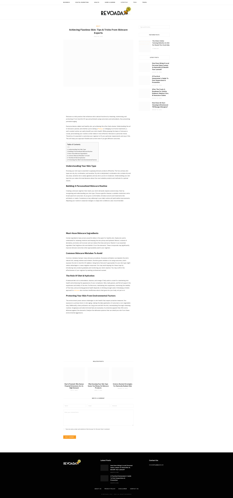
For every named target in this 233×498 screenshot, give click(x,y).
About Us (98, 489)
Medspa (100, 129)
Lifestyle (124, 2)
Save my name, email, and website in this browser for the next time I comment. (88, 429)
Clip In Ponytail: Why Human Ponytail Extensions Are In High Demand (74, 386)
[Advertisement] (98, 102)
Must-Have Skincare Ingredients (77, 153)
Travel (144, 2)
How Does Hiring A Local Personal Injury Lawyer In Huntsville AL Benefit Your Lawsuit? (121, 467)
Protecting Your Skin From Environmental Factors (82, 160)
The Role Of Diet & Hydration (76, 158)
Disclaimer (123, 489)
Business (66, 2)
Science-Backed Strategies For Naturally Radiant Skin (122, 385)
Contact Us (134, 489)
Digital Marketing (82, 2)
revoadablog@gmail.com (156, 465)
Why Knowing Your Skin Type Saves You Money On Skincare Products (98, 386)
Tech (135, 2)
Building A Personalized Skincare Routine (80, 151)
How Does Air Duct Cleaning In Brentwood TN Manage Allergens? (160, 105)
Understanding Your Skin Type (77, 149)
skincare (76, 290)
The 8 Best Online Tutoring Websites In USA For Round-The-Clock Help (160, 43)
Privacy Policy (109, 489)
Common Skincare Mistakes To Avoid (78, 155)
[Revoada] (116, 11)
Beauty (98, 26)
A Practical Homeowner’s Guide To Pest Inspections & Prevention (120, 478)
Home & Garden (110, 2)
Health (96, 2)
